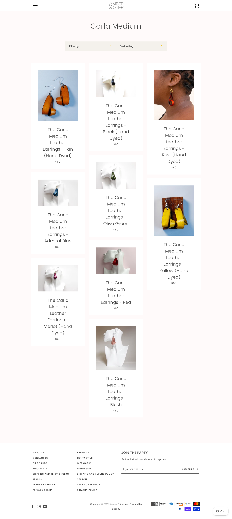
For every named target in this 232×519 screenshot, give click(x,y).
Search (38, 479)
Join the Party (134, 453)
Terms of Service (44, 484)
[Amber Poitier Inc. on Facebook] (32, 506)
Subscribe (188, 469)
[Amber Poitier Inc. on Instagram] (39, 506)
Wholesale (40, 468)
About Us (39, 452)
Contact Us (40, 458)
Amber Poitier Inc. (119, 504)
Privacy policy (43, 490)
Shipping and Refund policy (51, 474)
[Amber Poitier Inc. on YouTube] (45, 506)
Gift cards (40, 463)
